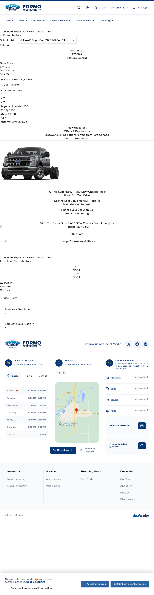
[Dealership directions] (77, 412)
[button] (79, 8)
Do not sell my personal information (31, 588)
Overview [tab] (6, 283)
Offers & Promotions (77, 138)
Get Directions (63, 451)
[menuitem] (11, 20)
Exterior (5, 45)
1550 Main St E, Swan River (78, 364)
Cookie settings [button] (35, 582)
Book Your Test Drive (77, 195)
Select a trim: (8, 40)
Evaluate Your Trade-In (77, 204)
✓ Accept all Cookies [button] (95, 584)
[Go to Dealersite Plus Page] (141, 515)
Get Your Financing (77, 213)
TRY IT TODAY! (9, 85)
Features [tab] (5, 286)
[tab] (77, 45)
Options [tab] (5, 290)
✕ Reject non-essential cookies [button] (130, 584)
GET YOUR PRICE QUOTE (16, 79)
